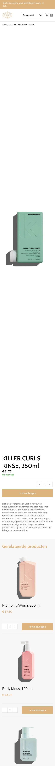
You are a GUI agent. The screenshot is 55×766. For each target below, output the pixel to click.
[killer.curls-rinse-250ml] (27, 238)
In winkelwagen (27, 493)
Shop (4, 24)
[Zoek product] (32, 15)
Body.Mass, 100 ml (17, 688)
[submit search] (41, 15)
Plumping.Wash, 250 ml (21, 605)
